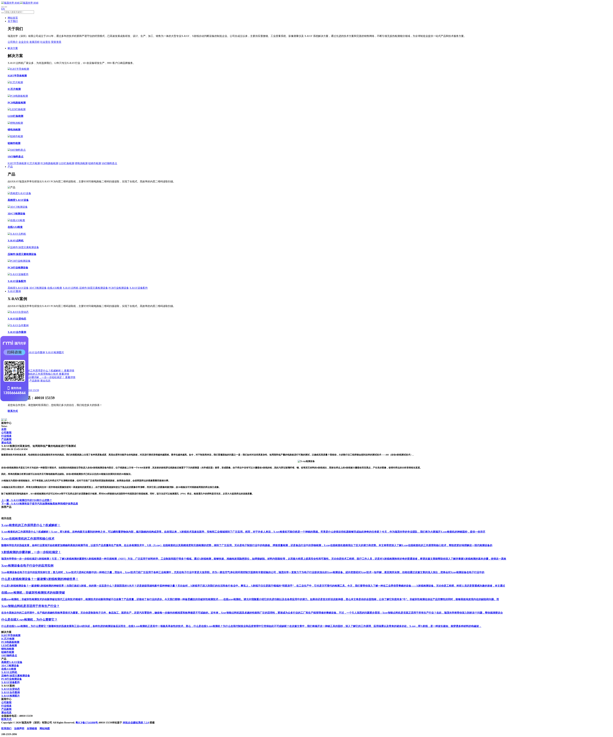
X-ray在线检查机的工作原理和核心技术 (36, 374)
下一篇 (39, 503)
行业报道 (6, 436)
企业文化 (24, 42)
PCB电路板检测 (49, 163)
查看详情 (69, 370)
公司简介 (13, 42)
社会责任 (45, 42)
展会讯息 (45, 380)
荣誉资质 (56, 42)
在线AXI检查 (54, 287)
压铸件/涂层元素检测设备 (93, 287)
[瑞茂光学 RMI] (19, 2)
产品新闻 (34, 380)
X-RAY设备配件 (138, 287)
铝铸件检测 (94, 163)
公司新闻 (6, 432)
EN (3, 9)
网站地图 (45, 728)
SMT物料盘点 (109, 163)
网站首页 (13, 17)
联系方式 (13, 411)
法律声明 (19, 728)
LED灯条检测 (66, 163)
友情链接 (32, 728)
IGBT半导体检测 (17, 163)
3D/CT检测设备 (38, 287)
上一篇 (26, 500)
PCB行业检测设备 (119, 287)
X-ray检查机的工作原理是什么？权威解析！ (39, 370)
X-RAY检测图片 (55, 352)
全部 (3, 429)
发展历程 (34, 42)
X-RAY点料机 (71, 287)
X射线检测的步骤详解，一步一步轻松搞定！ (39, 377)
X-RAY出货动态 (10, 689)
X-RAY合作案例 (36, 352)
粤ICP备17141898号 (87, 722)
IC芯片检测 (33, 163)
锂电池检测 (81, 163)
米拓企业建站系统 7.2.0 (136, 722)
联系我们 (6, 728)
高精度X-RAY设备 (18, 287)
